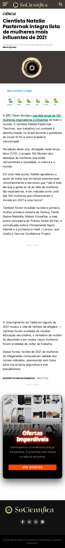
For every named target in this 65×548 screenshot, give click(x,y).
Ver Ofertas (32, 467)
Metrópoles (9, 47)
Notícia (43, 378)
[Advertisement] (32, 279)
